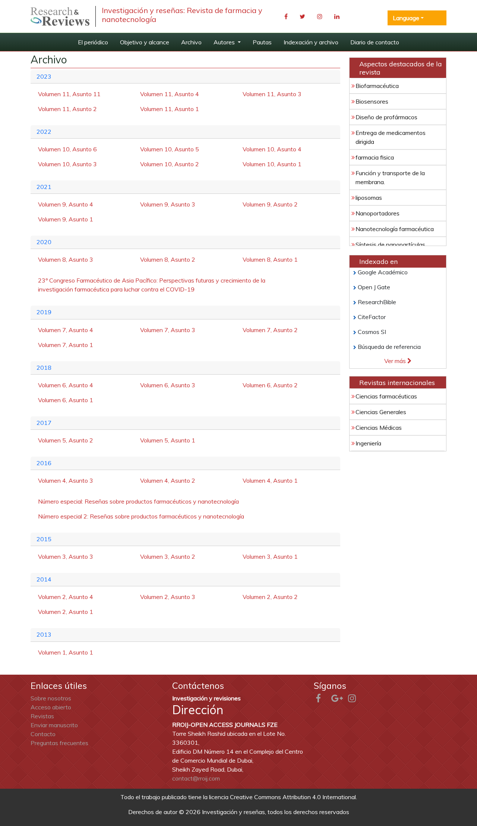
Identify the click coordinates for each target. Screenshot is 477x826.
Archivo (191, 42)
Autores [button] (225, 42)
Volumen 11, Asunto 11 (69, 94)
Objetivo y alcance (144, 42)
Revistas (42, 716)
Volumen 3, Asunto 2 (167, 556)
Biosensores (372, 101)
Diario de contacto (374, 42)
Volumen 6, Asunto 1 (65, 400)
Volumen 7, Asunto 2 (270, 330)
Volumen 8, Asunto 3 (65, 259)
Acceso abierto (51, 707)
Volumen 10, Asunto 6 (67, 149)
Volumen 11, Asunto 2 (67, 109)
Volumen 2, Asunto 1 (65, 611)
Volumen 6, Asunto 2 (270, 385)
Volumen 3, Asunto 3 (65, 556)
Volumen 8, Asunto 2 (167, 259)
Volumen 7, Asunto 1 (65, 345)
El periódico (93, 42)
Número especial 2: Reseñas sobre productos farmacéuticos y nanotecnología (141, 516)
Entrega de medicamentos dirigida (391, 137)
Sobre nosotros (51, 698)
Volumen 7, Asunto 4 (65, 330)
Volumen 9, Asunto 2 (270, 204)
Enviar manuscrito (54, 725)
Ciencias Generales (381, 412)
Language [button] (406, 18)
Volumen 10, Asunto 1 (272, 164)
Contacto (43, 734)
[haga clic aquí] (60, 16)
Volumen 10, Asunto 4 (272, 149)
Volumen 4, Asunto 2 (167, 480)
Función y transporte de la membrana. (390, 177)
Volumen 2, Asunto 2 (270, 596)
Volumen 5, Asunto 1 (167, 440)
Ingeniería (368, 443)
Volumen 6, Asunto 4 (65, 385)
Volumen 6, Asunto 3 (167, 385)
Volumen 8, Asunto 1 (270, 259)
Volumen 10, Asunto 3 (67, 164)
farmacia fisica (375, 157)
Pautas (262, 42)
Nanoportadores (377, 213)
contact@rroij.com (196, 778)
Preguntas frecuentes (59, 743)
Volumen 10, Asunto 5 (169, 149)
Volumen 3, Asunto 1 (270, 556)
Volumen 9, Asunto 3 (167, 204)
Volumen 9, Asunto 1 (65, 219)
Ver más (395, 361)
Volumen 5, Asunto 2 (65, 440)
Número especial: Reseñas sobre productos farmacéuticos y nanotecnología (138, 501)
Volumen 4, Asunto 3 (65, 480)
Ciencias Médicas (379, 427)
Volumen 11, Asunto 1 (169, 109)
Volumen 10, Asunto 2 (169, 164)
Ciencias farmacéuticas (386, 396)
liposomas (369, 197)
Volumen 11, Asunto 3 (272, 94)
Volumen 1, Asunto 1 (65, 652)
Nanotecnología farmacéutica (395, 229)
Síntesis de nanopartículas (390, 244)
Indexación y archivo (311, 42)
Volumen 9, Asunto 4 (65, 204)
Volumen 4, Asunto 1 (270, 480)
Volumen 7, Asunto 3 (167, 330)
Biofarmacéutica (377, 85)
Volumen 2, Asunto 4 (65, 596)
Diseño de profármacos (386, 117)
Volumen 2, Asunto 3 (167, 596)
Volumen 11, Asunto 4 (169, 94)
